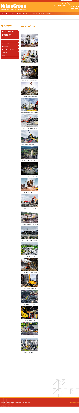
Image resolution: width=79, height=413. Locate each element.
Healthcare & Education (8, 49)
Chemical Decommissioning (8, 40)
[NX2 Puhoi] (29, 130)
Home (2, 13)
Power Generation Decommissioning (6, 35)
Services (13, 13)
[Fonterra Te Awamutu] (29, 338)
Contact (49, 13)
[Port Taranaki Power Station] (29, 258)
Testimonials (42, 13)
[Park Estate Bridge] (29, 162)
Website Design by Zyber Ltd (74, 402)
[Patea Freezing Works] (29, 210)
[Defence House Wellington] (29, 274)
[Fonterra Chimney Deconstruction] (29, 98)
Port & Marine (5, 43)
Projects (27, 13)
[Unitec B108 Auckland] (29, 242)
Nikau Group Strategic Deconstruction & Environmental (11, 17)
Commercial (4, 52)
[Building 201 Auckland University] (29, 50)
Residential (4, 55)
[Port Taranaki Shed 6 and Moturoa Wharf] (29, 226)
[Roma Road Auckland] (29, 322)
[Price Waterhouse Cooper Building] (29, 178)
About (7, 13)
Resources (19, 13)
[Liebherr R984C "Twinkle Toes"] (29, 82)
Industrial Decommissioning (8, 31)
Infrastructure (6, 46)
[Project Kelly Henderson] (29, 194)
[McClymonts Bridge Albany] (29, 306)
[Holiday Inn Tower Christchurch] (29, 34)
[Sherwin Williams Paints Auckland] (29, 114)
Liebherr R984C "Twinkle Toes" (9, 58)
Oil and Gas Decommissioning (9, 38)
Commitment (34, 13)
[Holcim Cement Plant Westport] (29, 146)
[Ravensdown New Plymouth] (29, 290)
